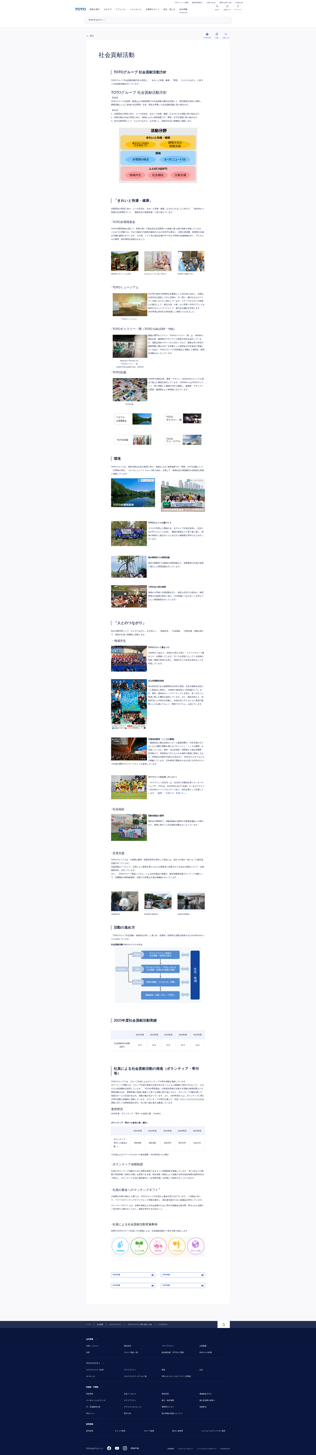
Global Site (239, 2)
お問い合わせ (211, 2)
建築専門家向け (197, 2)
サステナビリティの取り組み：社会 (140, 1324)
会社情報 (183, 9)
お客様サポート (152, 9)
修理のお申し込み (226, 2)
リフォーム (121, 9)
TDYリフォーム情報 (181, 2)
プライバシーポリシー (185, 1448)
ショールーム (136, 9)
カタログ (108, 9)
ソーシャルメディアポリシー (207, 1448)
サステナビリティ (115, 1324)
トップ (88, 1324)
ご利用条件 (170, 1448)
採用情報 (89, 1424)
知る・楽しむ (169, 9)
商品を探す (95, 9)
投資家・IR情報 (92, 1387)
